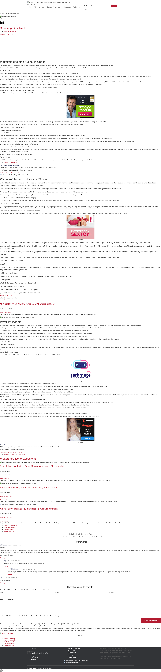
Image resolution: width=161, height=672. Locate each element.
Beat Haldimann (13, 569)
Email (57, 593)
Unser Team (71, 650)
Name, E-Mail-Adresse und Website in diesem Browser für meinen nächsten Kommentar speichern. (33, 616)
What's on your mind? (7, 599)
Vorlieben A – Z (77, 7)
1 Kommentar (4, 521)
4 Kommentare (4, 478)
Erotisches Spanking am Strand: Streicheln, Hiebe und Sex (29, 487)
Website (111, 593)
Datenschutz (71, 656)
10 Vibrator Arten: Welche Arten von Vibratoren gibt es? (27, 303)
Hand (19, 454)
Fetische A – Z (35, 659)
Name (2, 593)
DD (5, 454)
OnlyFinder (34, 658)
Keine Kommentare (5, 312)
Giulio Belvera (71, 652)
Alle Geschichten (39, 7)
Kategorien (67, 7)
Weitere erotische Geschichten (19, 458)
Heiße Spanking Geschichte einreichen (11, 452)
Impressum (70, 654)
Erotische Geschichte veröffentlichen (10, 173)
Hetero (24, 454)
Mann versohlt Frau (6, 475)
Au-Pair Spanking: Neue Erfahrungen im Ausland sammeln (29, 508)
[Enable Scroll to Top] (1, 670)
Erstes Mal (14, 454)
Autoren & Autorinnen (73, 648)
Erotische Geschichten (53, 7)
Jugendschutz (71, 658)
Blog (30, 7)
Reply (3, 558)
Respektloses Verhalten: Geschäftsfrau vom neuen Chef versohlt (32, 466)
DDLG (8, 454)
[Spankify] (51, 2)
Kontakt (33, 648)
